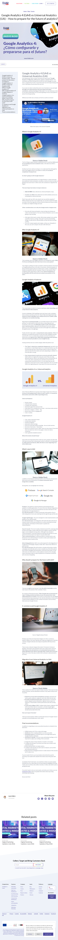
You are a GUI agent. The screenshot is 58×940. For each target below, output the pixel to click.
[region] (39, 929)
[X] (42, 799)
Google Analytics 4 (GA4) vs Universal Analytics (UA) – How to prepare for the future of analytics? (8, 78)
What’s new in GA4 (7, 98)
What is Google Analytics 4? (6, 88)
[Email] (53, 799)
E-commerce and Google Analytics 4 (9, 105)
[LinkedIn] (46, 799)
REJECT (38, 934)
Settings (30, 934)
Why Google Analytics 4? (9, 90)
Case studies (35, 3)
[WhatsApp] (49, 799)
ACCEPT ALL (48, 934)
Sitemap (30, 913)
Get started (50, 3)
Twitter (41, 913)
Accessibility (23, 913)
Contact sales (52, 896)
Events (33, 11)
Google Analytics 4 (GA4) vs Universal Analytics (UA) (7, 84)
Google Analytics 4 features (7, 93)
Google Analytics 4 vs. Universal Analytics (8, 96)
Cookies (17, 913)
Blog (29, 11)
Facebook (53, 913)
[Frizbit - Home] (6, 3)
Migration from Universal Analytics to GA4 (8, 109)
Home (25, 11)
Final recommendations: (8, 112)
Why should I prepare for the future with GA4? (8, 101)
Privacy (11, 913)
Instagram (47, 913)
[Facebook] (38, 799)
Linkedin (36, 913)
